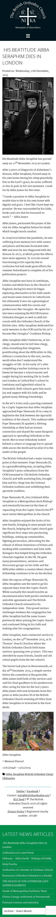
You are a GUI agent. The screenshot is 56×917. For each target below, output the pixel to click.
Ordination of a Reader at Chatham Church (27, 870)
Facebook (32, 791)
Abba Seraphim (15, 774)
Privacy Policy (16, 812)
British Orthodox (35, 774)
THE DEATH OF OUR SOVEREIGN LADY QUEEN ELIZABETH (25, 883)
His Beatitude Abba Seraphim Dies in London (25, 56)
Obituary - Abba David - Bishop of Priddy (26, 859)
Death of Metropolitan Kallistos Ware (24, 891)
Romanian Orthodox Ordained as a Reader (27, 876)
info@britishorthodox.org (33, 796)
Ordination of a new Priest (18, 853)
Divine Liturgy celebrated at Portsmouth (26, 897)
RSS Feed (18, 800)
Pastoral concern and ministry (20, 903)
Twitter (20, 791)
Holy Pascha (9, 864)
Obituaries (8, 778)
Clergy (49, 774)
